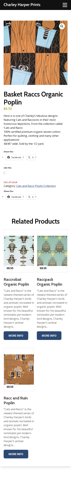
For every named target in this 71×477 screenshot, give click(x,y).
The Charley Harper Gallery (22, 5)
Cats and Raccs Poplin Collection (36, 186)
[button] (62, 26)
